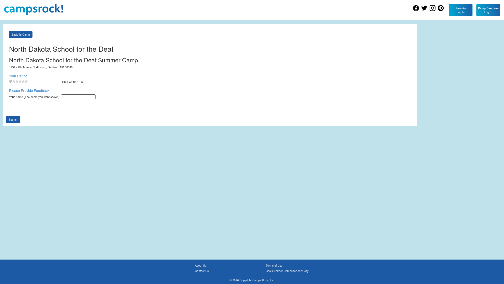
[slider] (20, 81)
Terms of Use (274, 265)
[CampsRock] (33, 9)
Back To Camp (21, 34)
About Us (200, 265)
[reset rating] (10, 81)
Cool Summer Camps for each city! (287, 271)
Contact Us (202, 271)
